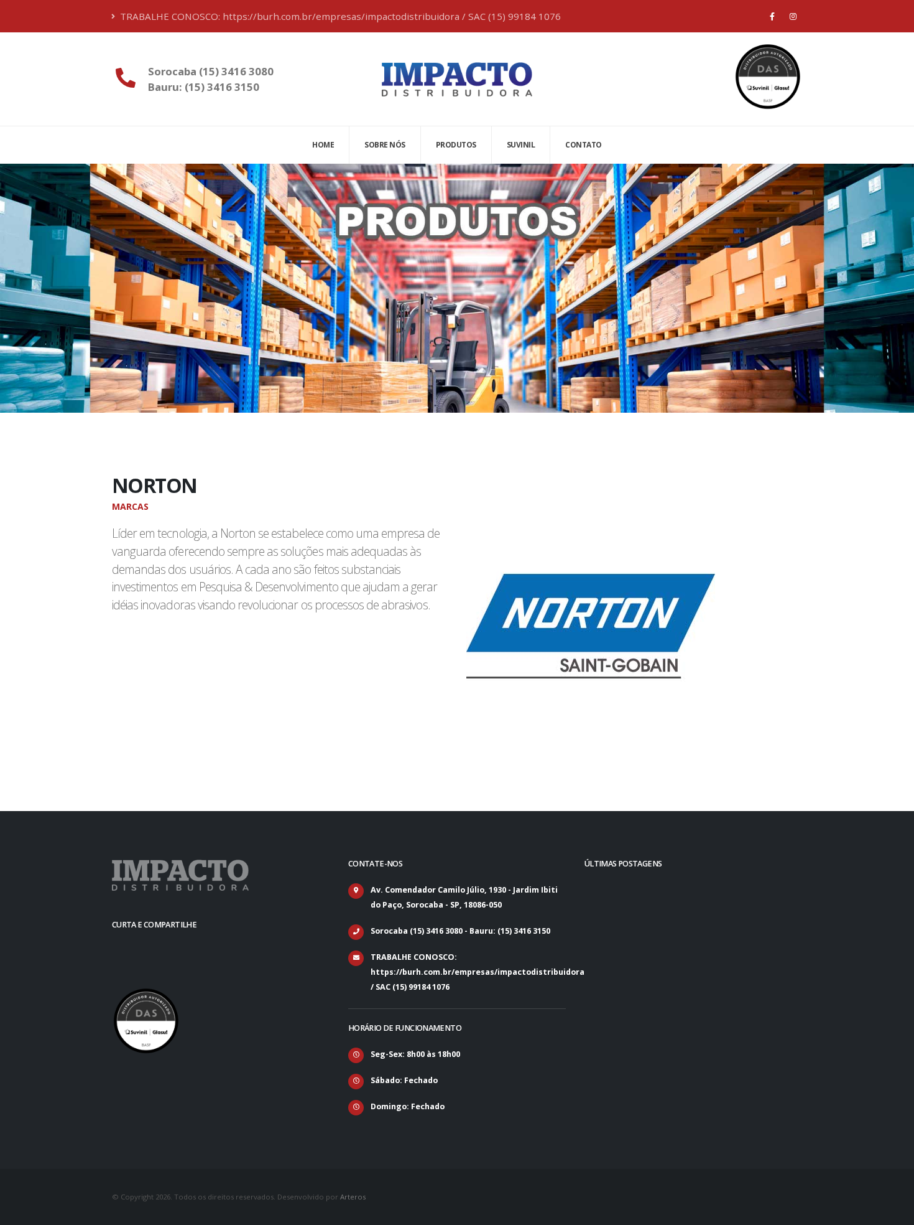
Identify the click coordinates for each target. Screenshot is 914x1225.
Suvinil (521, 144)
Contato (583, 144)
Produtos (456, 144)
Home (323, 144)
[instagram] (792, 16)
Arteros (353, 1196)
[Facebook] (772, 16)
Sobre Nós (384, 144)
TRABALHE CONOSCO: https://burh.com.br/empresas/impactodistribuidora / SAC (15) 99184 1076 (339, 16)
